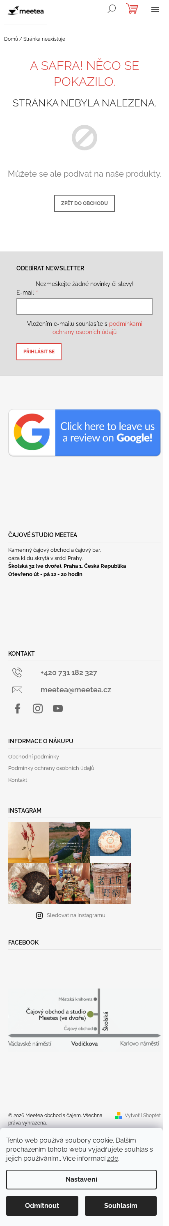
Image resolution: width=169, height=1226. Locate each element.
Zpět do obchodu (84, 203)
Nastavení (81, 1179)
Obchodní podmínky (33, 757)
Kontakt (17, 780)
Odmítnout (42, 1206)
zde (112, 1158)
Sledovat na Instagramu (76, 915)
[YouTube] (57, 708)
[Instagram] (37, 708)
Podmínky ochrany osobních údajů (51, 768)
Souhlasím (120, 1206)
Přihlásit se (39, 352)
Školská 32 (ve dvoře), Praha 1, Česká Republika (67, 566)
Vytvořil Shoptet (143, 1115)
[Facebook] (17, 708)
